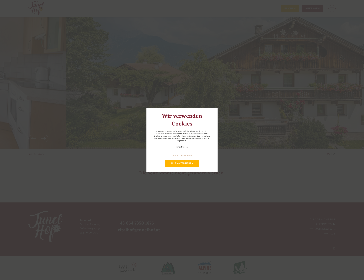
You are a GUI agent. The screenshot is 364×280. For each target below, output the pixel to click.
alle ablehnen (182, 155)
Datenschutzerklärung (188, 138)
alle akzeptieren (182, 163)
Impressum (181, 141)
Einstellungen (182, 147)
